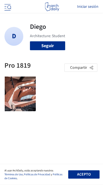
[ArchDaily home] (52, 6)
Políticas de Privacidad (37, 174)
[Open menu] (7, 7)
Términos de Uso (13, 174)
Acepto (84, 174)
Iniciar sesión (87, 7)
